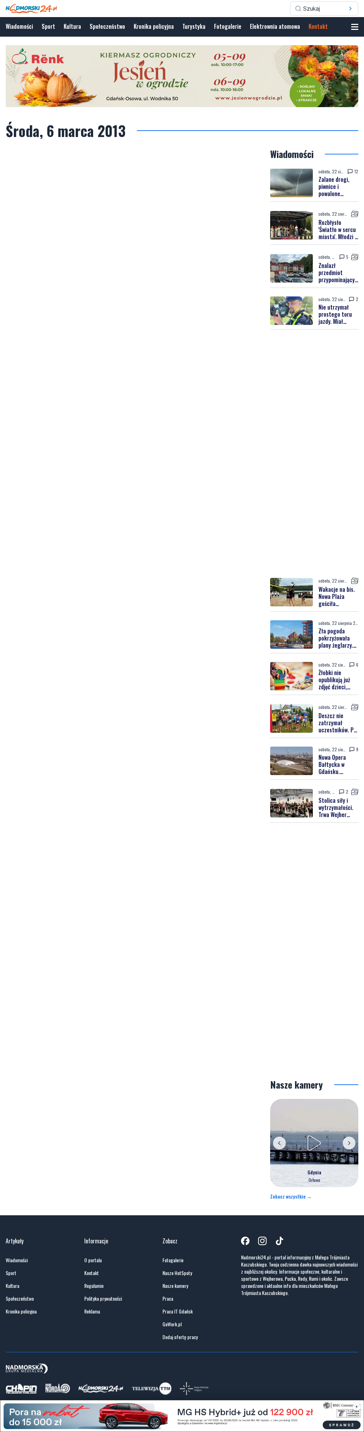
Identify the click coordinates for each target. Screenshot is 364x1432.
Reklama (92, 1311)
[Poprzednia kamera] (279, 1143)
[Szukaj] (350, 8)
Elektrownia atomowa (275, 26)
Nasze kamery (175, 1285)
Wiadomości (19, 26)
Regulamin (93, 1285)
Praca (167, 1298)
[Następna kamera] (349, 1143)
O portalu (93, 1260)
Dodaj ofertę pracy (180, 1337)
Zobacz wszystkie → (291, 1196)
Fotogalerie (227, 26)
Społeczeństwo (107, 26)
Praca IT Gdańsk (177, 1311)
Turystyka (193, 26)
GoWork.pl (172, 1324)
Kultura (72, 26)
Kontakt (318, 26)
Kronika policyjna (154, 26)
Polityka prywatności (103, 1298)
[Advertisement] (314, 453)
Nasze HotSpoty (177, 1272)
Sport (48, 26)
